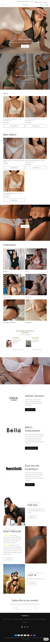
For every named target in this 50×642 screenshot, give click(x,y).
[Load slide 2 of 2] (26, 386)
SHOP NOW (25, 374)
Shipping (21, 619)
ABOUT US (32, 517)
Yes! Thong (32, 583)
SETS (26, 271)
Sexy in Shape (10, 637)
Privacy (36, 619)
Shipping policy (42, 637)
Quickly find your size (28, 619)
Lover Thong (8, 558)
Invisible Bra (28, 322)
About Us (9, 619)
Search (4, 619)
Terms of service (35, 637)
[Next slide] (29, 385)
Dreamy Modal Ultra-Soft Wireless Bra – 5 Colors (12, 118)
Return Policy (15, 619)
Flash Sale (25, 226)
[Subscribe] (35, 607)
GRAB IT (25, 46)
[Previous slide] (20, 385)
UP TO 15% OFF (25, 79)
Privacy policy (29, 637)
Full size (27, 297)
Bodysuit (5, 271)
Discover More (30, 409)
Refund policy (23, 637)
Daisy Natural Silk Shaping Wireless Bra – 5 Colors (34, 118)
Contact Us (25, 622)
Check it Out (30, 484)
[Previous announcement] (2, 1)
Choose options (14, 126)
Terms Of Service (42, 619)
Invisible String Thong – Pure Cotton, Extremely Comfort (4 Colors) (14, 161)
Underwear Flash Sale (9, 322)
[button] (2, 5)
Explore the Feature (31, 448)
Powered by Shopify (16, 637)
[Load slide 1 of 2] (24, 386)
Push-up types (7, 297)
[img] (25, 333)
